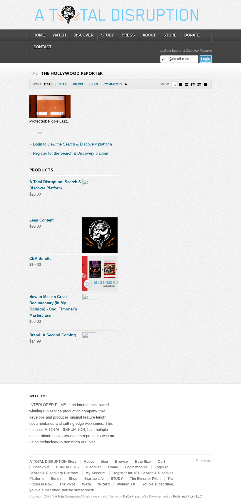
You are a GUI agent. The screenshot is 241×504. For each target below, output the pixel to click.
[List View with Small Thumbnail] (193, 84)
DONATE (192, 35)
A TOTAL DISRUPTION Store (53, 462)
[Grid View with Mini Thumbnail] (174, 84)
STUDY (107, 35)
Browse (121, 462)
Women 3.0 (126, 484)
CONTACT (42, 47)
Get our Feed (208, 468)
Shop (73, 479)
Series (56, 479)
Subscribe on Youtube (198, 468)
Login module (136, 467)
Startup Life (94, 479)
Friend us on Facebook (189, 468)
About (89, 462)
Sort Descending (126, 84)
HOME (39, 35)
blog (104, 462)
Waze (86, 484)
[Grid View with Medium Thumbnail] (187, 84)
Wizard (104, 484)
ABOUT (149, 35)
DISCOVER (83, 35)
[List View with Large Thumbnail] (205, 84)
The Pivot (67, 484)
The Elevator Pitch (145, 479)
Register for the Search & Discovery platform (71, 153)
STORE (170, 35)
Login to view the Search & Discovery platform (72, 144)
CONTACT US (67, 467)
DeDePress (131, 496)
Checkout (41, 467)
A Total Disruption (67, 496)
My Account (96, 473)
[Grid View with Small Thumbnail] (181, 84)
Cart (161, 462)
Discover (93, 467)
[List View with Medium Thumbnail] (199, 84)
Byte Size (143, 462)
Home (113, 467)
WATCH (59, 35)
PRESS (128, 35)
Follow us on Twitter (179, 468)
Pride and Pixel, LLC (187, 496)
